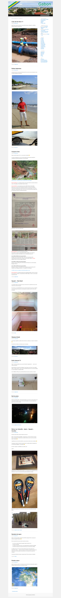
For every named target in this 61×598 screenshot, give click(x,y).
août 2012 (42, 47)
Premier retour (15, 560)
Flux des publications (44, 60)
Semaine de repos (16, 534)
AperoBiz (42, 21)
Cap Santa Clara (43, 20)
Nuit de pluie (15, 396)
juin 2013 (42, 38)
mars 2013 (42, 41)
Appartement (16, 64)
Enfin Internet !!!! (16, 360)
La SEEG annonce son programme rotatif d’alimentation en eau (21, 270)
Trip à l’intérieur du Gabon (44, 19)
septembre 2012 (43, 46)
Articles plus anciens (15, 591)
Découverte (16, 147)
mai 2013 (42, 39)
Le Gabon (13, 15)
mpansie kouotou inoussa (44, 31)
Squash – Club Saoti (17, 281)
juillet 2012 (42, 48)
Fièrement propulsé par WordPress (30, 594)
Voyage (15, 556)
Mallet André (43, 27)
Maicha (42, 22)
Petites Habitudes (16, 68)
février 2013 (42, 42)
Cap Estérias (46, 26)
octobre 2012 (43, 45)
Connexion (42, 59)
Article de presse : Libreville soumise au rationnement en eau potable (22, 180)
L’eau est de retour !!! (17, 21)
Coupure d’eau (16, 151)
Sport (15, 332)
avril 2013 (42, 40)
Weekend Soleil (16, 337)
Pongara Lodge (43, 23)
